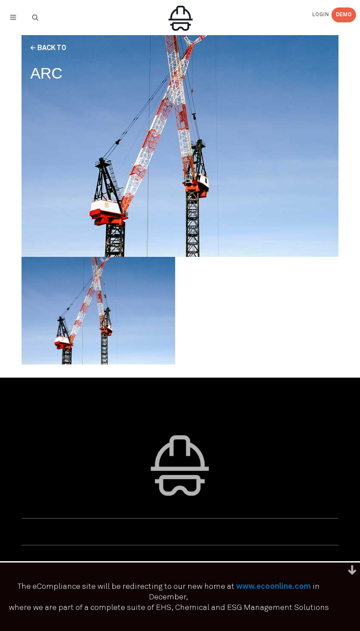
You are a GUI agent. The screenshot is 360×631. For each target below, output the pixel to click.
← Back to (48, 47)
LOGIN (313, 15)
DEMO (344, 15)
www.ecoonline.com (273, 587)
